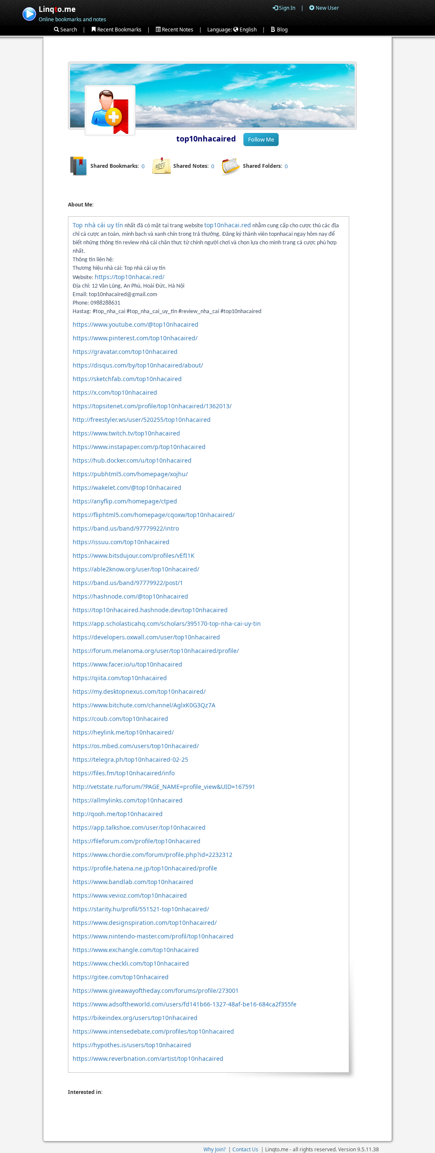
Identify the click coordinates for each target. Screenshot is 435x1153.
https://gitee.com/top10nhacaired (121, 977)
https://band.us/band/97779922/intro (126, 528)
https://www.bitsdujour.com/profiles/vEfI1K (134, 555)
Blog (282, 29)
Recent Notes (177, 29)
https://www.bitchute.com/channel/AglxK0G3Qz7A (144, 705)
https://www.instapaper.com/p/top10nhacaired (139, 447)
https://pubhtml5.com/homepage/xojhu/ (130, 474)
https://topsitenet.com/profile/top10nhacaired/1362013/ (152, 406)
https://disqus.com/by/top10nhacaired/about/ (138, 365)
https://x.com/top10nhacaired (115, 392)
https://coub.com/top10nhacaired (120, 719)
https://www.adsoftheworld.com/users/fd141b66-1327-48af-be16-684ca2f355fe (185, 1004)
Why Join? (214, 1149)
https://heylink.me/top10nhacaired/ (123, 732)
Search (68, 29)
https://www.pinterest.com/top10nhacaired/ (135, 338)
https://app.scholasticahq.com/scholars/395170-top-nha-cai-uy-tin (167, 623)
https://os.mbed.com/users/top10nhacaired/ (136, 746)
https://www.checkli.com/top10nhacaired (131, 963)
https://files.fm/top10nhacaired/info (124, 773)
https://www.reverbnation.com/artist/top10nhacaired (148, 1058)
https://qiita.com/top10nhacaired (120, 678)
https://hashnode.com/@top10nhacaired (130, 596)
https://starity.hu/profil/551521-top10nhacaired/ (141, 909)
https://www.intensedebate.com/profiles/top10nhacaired (153, 1031)
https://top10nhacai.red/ (129, 277)
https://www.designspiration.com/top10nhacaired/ (145, 922)
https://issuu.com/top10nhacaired (121, 542)
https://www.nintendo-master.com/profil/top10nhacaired (153, 936)
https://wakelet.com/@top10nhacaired (127, 487)
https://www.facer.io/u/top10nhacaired (127, 664)
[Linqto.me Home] (29, 13)
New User (326, 7)
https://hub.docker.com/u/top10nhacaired (132, 460)
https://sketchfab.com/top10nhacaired (127, 379)
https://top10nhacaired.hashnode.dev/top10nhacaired (150, 610)
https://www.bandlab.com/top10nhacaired (133, 882)
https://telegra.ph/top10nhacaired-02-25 (130, 759)
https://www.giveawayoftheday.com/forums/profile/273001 (156, 990)
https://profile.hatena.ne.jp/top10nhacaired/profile (145, 868)
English (247, 29)
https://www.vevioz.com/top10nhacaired (130, 895)
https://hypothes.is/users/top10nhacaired (132, 1045)
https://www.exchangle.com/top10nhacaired (136, 950)
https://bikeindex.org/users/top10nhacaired (135, 1018)
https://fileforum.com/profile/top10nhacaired (137, 841)
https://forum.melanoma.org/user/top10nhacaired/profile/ (156, 651)
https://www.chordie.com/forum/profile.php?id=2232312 (152, 855)
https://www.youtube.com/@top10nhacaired (135, 324)
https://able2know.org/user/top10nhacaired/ (136, 569)
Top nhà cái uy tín (98, 225)
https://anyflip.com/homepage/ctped (125, 501)
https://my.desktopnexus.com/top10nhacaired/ (139, 691)
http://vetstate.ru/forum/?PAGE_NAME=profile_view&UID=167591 (164, 787)
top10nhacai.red (227, 225)
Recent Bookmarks (118, 29)
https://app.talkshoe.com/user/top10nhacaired (139, 827)
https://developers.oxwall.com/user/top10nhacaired (146, 637)
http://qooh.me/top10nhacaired (118, 814)
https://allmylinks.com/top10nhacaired (128, 800)
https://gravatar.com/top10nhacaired (125, 352)
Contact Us (245, 1149)
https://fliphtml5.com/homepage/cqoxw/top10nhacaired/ (153, 515)
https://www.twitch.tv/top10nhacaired (126, 433)
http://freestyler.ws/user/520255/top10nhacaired (142, 419)
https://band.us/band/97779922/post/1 (128, 583)
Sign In (286, 7)
